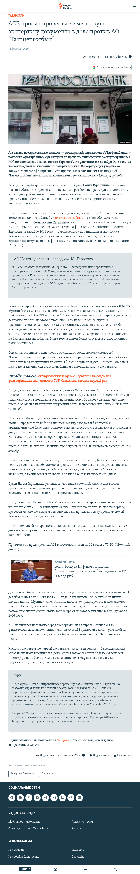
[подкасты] (55, 869)
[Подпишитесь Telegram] (45, 797)
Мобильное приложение (24, 821)
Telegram (64, 740)
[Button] (92, 57)
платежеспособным (69, 218)
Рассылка (78, 849)
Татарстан (16, 16)
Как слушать (16, 849)
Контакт (77, 828)
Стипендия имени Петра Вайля (28, 828)
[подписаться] (79, 797)
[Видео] (85, 869)
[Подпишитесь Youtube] (37, 797)
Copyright (78, 856)
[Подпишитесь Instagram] (53, 797)
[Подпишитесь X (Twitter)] (28, 797)
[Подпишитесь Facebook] (20, 797)
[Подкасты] (70, 797)
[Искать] (115, 869)
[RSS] (62, 797)
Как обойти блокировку (23, 856)
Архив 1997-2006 (82, 821)
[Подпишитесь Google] (11, 797)
